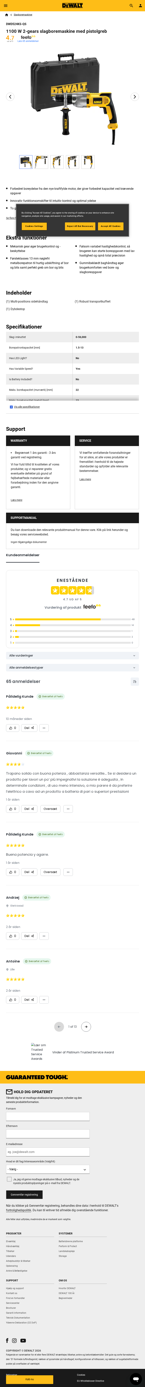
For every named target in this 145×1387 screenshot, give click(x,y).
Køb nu (29, 1379)
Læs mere (16, 500)
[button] (7, 1340)
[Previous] (10, 97)
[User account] (140, 5)
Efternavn (12, 1125)
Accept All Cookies (110, 226)
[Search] (131, 5)
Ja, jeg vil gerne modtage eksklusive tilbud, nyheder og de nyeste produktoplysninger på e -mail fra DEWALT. (46, 1181)
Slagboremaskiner (23, 14)
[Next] (135, 97)
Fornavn (11, 1108)
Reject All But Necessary (80, 226)
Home (6, 15)
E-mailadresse (14, 1144)
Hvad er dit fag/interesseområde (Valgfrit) (30, 1161)
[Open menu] (5, 5)
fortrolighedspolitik (18, 1210)
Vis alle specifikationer (27, 406)
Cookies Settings (34, 226)
